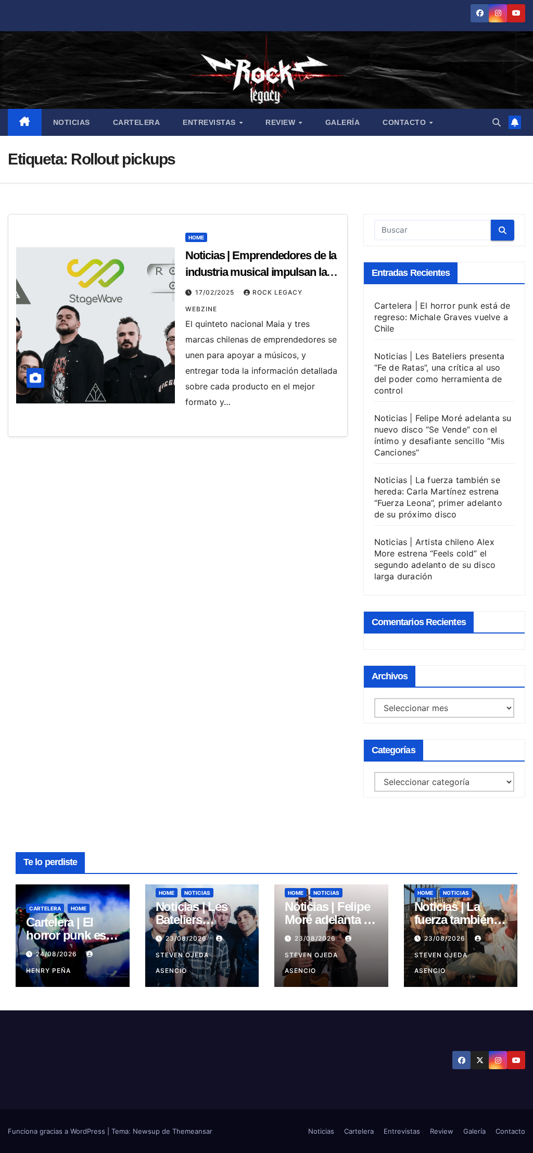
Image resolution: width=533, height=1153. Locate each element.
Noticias (71, 122)
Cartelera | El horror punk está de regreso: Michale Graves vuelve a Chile (442, 317)
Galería (342, 122)
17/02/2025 (215, 292)
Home (196, 237)
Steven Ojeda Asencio (182, 962)
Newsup (146, 1131)
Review (281, 122)
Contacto (405, 122)
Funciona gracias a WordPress (57, 1131)
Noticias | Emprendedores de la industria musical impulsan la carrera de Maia (260, 272)
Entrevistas (210, 122)
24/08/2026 (57, 954)
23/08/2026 (187, 938)
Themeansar (192, 1131)
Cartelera (136, 122)
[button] (496, 122)
